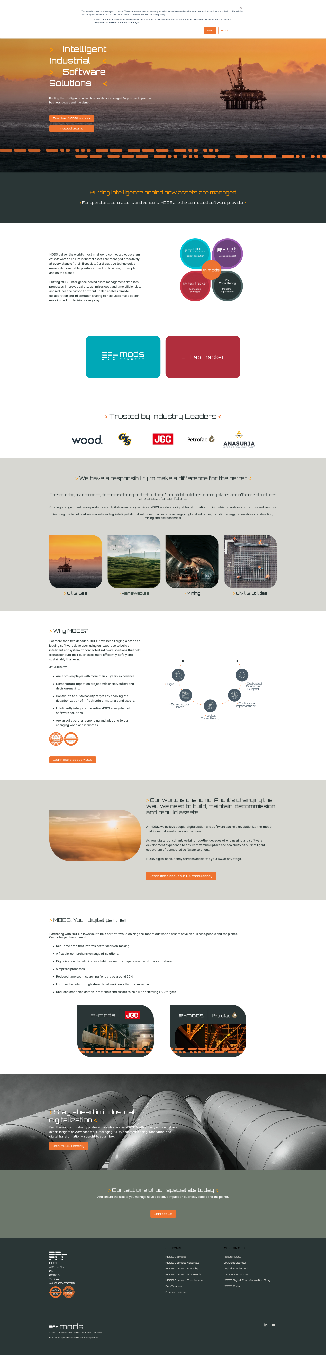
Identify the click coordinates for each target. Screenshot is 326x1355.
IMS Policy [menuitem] (97, 1333)
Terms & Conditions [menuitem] (82, 1333)
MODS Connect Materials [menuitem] (182, 1262)
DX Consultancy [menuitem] (235, 1262)
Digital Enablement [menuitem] (236, 1268)
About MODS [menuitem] (232, 1256)
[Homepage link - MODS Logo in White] (66, 1327)
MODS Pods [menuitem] (232, 1286)
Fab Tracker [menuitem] (174, 1286)
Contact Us (163, 1214)
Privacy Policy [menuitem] (65, 1333)
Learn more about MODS (73, 759)
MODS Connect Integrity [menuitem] (182, 1268)
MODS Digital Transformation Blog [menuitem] (247, 1280)
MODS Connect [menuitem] (176, 1256)
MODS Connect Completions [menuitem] (184, 1280)
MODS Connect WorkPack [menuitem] (183, 1274)
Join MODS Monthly (69, 1146)
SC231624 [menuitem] (53, 1333)
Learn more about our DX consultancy (181, 876)
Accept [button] (210, 30)
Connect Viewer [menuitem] (177, 1292)
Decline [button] (224, 30)
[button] (266, 1325)
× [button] (241, 6)
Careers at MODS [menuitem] (236, 1274)
